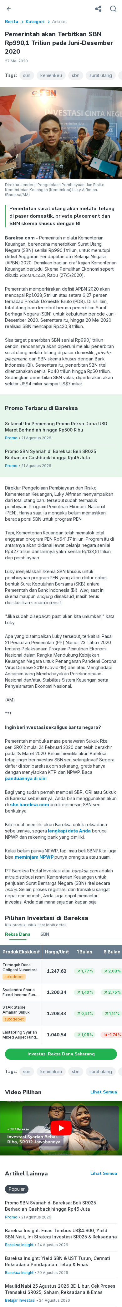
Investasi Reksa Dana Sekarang (61, 1054)
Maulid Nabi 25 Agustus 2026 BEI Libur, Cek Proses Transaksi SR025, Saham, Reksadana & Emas (60, 1289)
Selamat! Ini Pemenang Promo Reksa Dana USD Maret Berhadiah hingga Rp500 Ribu (56, 426)
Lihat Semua (103, 1092)
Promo (11, 438)
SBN (44, 934)
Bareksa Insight (19, 1244)
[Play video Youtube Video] (61, 1128)
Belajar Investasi (20, 1300)
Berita (11, 22)
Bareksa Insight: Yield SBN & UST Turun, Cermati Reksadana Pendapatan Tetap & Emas (57, 1261)
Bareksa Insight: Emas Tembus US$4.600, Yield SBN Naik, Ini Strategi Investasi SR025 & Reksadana (61, 1233)
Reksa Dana (17, 934)
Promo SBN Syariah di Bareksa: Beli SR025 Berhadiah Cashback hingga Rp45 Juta (50, 454)
